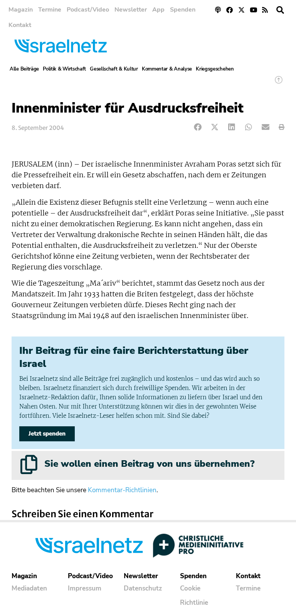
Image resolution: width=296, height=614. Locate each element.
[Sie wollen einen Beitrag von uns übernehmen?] (29, 464)
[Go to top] (278, 83)
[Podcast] (218, 10)
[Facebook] (230, 10)
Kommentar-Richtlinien (122, 490)
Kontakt (19, 25)
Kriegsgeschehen (215, 69)
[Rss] (265, 10)
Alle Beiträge (24, 69)
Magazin (20, 9)
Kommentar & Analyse (167, 69)
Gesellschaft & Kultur (114, 69)
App (158, 9)
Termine (49, 9)
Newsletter (130, 9)
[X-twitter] (241, 10)
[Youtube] (253, 10)
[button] (280, 10)
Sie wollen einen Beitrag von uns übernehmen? (149, 464)
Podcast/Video (88, 9)
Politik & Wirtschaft (64, 69)
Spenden (182, 9)
